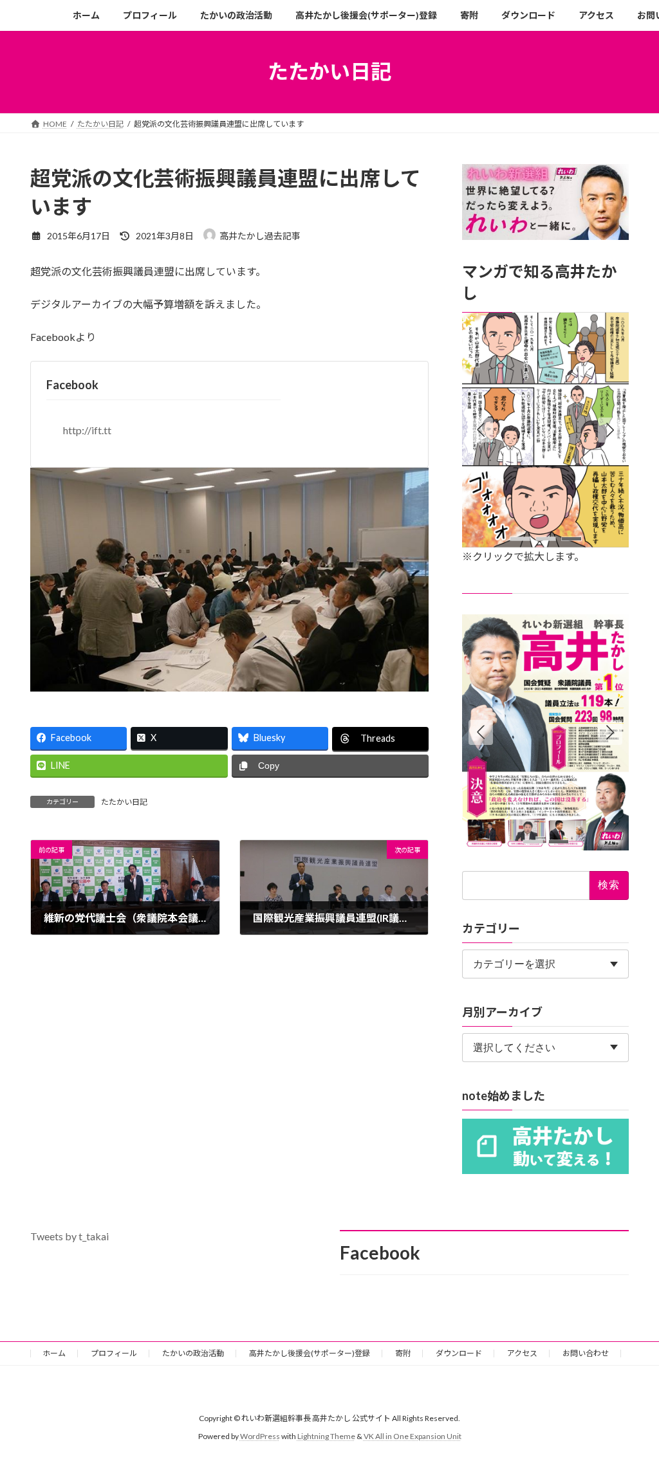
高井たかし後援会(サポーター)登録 (309, 1353)
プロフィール (114, 1353)
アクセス (522, 1353)
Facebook (72, 385)
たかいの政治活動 (193, 1353)
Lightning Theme (326, 1437)
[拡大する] (612, 328)
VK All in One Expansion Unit (412, 1437)
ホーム (54, 1353)
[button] (610, 430)
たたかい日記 (124, 802)
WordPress (260, 1437)
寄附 (403, 1353)
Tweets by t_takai (69, 1236)
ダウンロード (459, 1353)
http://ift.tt (87, 430)
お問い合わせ (585, 1353)
